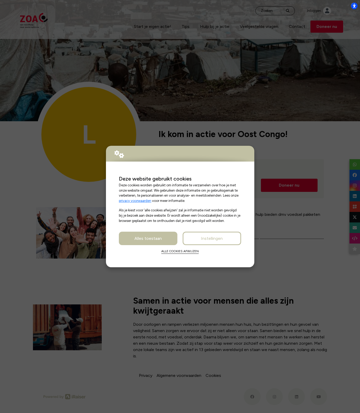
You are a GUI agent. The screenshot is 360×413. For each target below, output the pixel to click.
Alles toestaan (148, 238)
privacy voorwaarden (135, 200)
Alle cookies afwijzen (180, 251)
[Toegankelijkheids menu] (354, 6)
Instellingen (212, 238)
